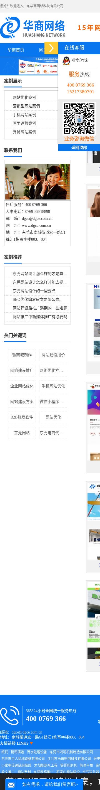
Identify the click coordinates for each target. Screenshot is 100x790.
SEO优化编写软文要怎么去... (37, 299)
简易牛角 (86, 765)
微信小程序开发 (53, 402)
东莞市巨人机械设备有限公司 (23, 759)
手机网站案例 (24, 115)
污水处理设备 (37, 752)
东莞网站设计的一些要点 (34, 291)
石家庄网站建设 (68, 772)
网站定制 (24, 772)
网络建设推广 (22, 370)
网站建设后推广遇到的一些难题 (40, 308)
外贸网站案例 (24, 132)
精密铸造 (17, 752)
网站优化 (53, 417)
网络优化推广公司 (53, 370)
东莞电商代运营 (53, 433)
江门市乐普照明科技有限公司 (69, 759)
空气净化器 (90, 772)
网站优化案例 (24, 97)
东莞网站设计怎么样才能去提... (40, 282)
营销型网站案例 (26, 106)
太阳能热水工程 (46, 765)
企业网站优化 (22, 386)
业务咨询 (79, 60)
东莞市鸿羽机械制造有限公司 (71, 752)
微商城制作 (22, 355)
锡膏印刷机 (68, 765)
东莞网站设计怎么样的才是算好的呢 (44, 274)
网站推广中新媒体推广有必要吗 (40, 317)
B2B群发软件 (22, 417)
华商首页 (16, 50)
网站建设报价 (53, 355)
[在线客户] (51, 48)
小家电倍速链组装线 (16, 765)
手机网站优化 (53, 386)
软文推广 (8, 772)
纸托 (4, 752)
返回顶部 (79, 148)
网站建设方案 (22, 402)
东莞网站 (22, 433)
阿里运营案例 (24, 123)
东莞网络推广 (44, 772)
